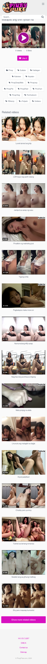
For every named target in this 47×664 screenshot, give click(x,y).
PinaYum (38, 88)
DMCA (23, 643)
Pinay (10, 70)
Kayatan (30, 76)
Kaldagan (36, 70)
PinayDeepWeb (17, 82)
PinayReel (24, 88)
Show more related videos (23, 619)
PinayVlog (16, 95)
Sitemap (23, 652)
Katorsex (17, 76)
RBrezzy (10, 101)
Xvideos (37, 101)
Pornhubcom (31, 95)
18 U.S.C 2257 (23, 638)
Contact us (24, 647)
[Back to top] (43, 659)
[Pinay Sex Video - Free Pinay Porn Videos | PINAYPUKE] (19, 7)
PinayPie (9, 88)
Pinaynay (33, 82)
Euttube (22, 70)
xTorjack (24, 101)
